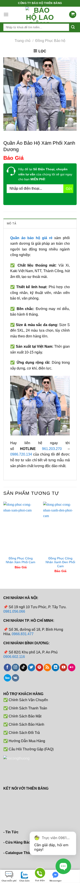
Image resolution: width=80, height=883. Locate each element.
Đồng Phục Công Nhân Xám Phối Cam (20, 560)
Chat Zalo (24, 880)
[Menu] (6, 14)
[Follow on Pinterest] (39, 667)
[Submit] (73, 27)
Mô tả (11, 223)
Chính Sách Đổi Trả (24, 733)
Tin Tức (11, 832)
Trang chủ (22, 41)
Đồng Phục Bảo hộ (50, 41)
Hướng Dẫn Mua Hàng (27, 741)
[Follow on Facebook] (7, 667)
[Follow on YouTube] (63, 667)
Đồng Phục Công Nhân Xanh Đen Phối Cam (60, 562)
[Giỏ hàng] (72, 14)
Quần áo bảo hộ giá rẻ (31, 238)
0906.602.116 (14, 657)
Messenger (56, 880)
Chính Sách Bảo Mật (25, 716)
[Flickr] (71, 667)
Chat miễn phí (9, 880)
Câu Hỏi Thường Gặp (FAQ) (31, 749)
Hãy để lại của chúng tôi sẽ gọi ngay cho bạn (45, 174)
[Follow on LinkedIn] (55, 667)
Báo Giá (13, 158)
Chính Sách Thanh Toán (28, 708)
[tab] (40, 223)
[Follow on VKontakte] (15, 678)
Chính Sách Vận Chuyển (28, 700)
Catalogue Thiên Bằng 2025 (28, 853)
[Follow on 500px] (7, 678)
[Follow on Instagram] (15, 667)
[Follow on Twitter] (31, 667)
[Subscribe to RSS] (47, 667)
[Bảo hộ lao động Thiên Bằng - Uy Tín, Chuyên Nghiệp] (40, 14)
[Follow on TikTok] (23, 667)
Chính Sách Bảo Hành (26, 724)
